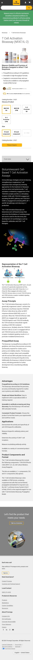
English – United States (22, 652)
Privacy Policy (18, 644)
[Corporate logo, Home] (16, 2)
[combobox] (13, 8)
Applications (5, 603)
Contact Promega (7, 581)
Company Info (6, 616)
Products (4, 600)
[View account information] (25, 2)
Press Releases (6, 624)
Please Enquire (12, 145)
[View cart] (29, 2)
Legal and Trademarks (7, 644)
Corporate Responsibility (9, 621)
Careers (4, 627)
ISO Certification (6, 619)
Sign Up (5, 573)
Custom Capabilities (7, 605)
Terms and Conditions (7, 646)
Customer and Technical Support (11, 584)
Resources (5, 608)
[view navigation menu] (2, 2)
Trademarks (18, 646)
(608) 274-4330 (6, 592)
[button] (29, 8)
